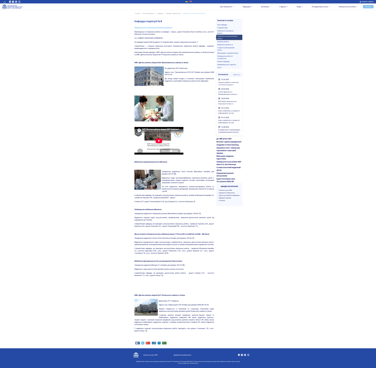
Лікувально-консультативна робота (227, 37)
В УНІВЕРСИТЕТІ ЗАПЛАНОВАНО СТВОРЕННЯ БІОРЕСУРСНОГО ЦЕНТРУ (229, 132)
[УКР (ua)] (186, 1)
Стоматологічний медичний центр (228, 169)
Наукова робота (223, 41)
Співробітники (222, 28)
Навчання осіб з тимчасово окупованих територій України (228, 150)
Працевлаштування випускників (225, 174)
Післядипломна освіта (320, 7)
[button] (4, 1)
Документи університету (182, 355)
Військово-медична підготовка (225, 157)
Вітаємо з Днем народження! (228, 142)
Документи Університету (227, 193)
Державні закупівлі (225, 198)
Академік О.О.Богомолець (227, 145)
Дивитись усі (236, 74)
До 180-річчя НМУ (224, 139)
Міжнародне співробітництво (227, 53)
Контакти (368, 7)
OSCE (219, 67)
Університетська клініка (347, 7)
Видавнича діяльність (225, 45)
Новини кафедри (223, 61)
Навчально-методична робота (225, 32)
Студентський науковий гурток (225, 49)
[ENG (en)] (191, 1)
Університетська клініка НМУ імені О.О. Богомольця (228, 163)
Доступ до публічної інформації (229, 195)
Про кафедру (222, 25)
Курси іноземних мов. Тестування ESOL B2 (225, 180)
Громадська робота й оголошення (225, 57)
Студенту (282, 7)
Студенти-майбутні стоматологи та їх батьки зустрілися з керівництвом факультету (228, 84)
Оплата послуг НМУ (225, 190)
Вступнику (265, 7)
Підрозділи (247, 7)
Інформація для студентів (226, 64)
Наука (299, 7)
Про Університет (226, 7)
